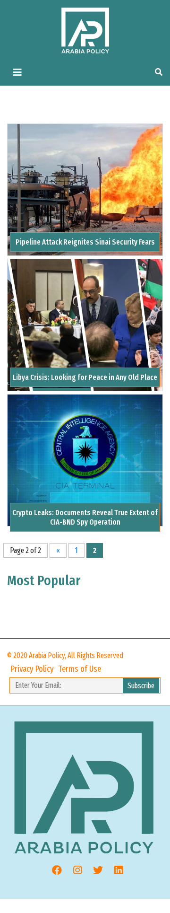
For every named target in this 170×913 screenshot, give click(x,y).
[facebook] (53, 870)
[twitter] (94, 870)
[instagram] (74, 870)
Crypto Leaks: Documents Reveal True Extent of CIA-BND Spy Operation (85, 517)
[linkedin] (115, 870)
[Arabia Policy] (85, 30)
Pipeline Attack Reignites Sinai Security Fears (85, 241)
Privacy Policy (32, 669)
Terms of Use (79, 669)
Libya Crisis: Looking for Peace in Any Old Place (85, 377)
